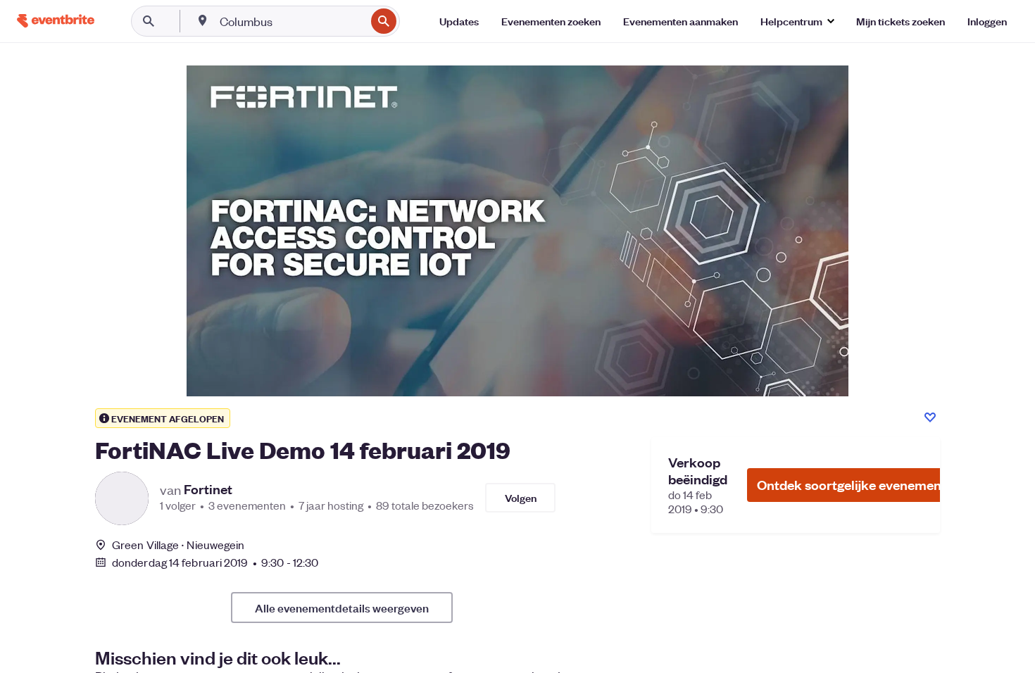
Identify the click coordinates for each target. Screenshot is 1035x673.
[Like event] (930, 417)
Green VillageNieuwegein (178, 544)
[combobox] (291, 21)
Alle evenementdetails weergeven (342, 607)
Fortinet (208, 489)
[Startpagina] (55, 21)
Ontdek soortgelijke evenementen (859, 484)
